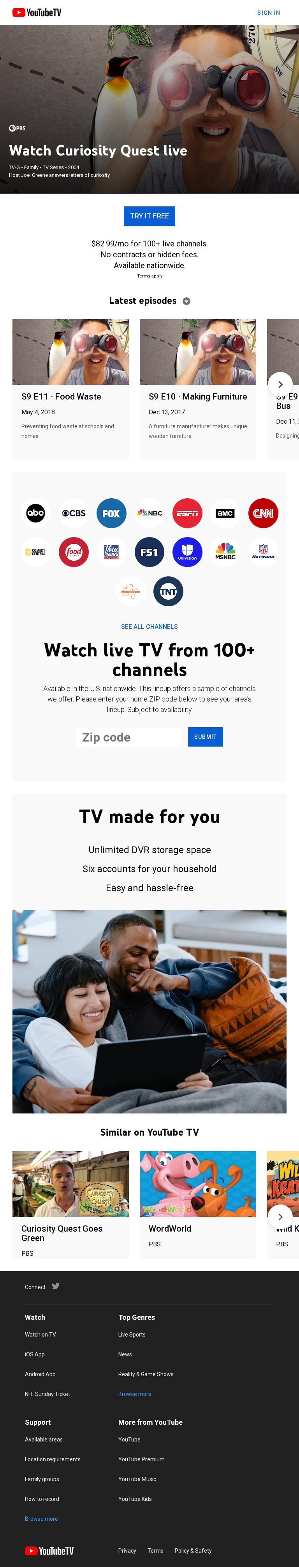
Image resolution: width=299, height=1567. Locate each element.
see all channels (149, 626)
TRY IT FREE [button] (149, 216)
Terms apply (149, 276)
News (125, 1354)
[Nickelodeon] (131, 591)
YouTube (129, 1439)
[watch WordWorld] (198, 1184)
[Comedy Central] (36, 552)
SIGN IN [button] (268, 13)
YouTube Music (137, 1479)
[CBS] (73, 513)
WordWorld (170, 1229)
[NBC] (149, 513)
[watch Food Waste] (70, 352)
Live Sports (132, 1334)
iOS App (35, 1354)
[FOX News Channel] (111, 552)
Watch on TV (40, 1334)
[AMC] (225, 513)
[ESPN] (187, 513)
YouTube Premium (141, 1459)
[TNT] (168, 591)
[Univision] (187, 552)
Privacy (127, 1551)
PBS (27, 1253)
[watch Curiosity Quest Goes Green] (70, 1184)
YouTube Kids (135, 1499)
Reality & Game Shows (146, 1374)
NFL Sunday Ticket (47, 1394)
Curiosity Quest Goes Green (62, 1233)
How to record (42, 1499)
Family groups (42, 1479)
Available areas (44, 1439)
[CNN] (263, 513)
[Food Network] (73, 552)
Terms (156, 1551)
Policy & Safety (193, 1551)
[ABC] (36, 513)
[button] (280, 384)
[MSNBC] (225, 552)
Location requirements (53, 1459)
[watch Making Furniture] (198, 352)
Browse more (134, 1394)
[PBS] (17, 128)
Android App (40, 1374)
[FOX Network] (111, 513)
